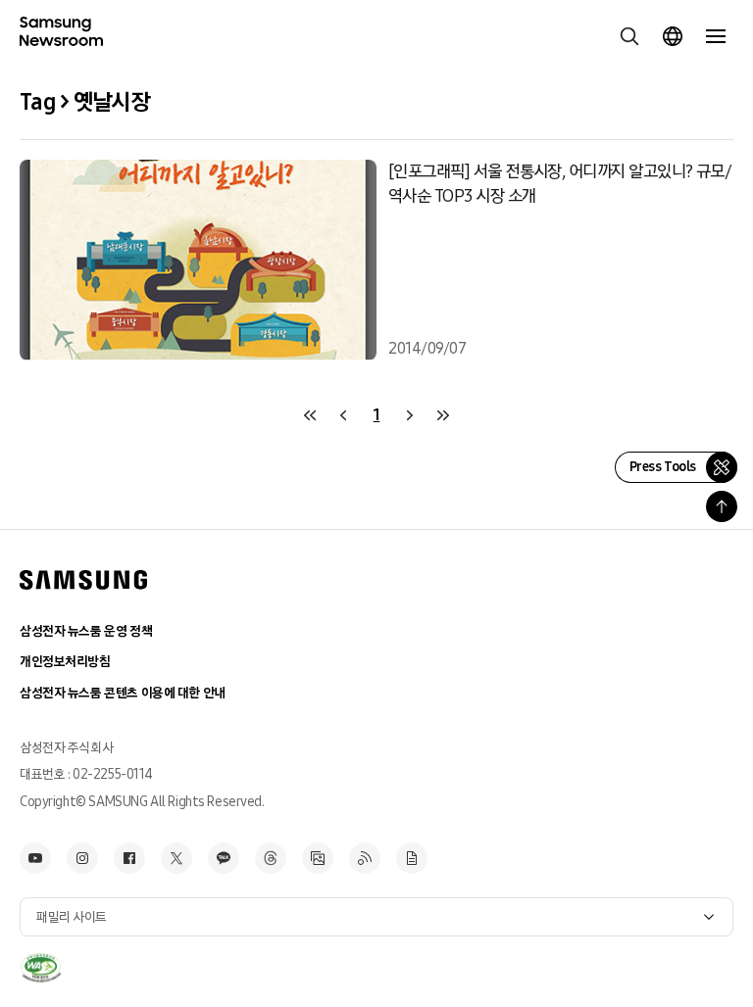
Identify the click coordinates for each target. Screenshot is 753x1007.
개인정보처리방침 (65, 661)
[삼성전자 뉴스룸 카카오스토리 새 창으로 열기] (223, 858)
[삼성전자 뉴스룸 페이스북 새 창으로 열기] (129, 858)
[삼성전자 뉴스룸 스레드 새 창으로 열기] (270, 858)
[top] (721, 506)
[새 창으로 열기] (41, 967)
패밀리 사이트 (71, 917)
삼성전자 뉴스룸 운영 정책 (86, 631)
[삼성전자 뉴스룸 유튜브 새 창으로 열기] (35, 858)
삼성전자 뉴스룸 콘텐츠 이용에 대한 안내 (123, 693)
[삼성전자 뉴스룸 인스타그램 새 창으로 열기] (82, 858)
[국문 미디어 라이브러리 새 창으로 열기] (317, 858)
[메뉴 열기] (715, 36)
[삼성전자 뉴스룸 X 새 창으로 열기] (176, 858)
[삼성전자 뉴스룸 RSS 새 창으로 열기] (364, 858)
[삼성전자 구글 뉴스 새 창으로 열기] (411, 858)
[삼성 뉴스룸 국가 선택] (672, 36)
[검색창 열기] (629, 36)
